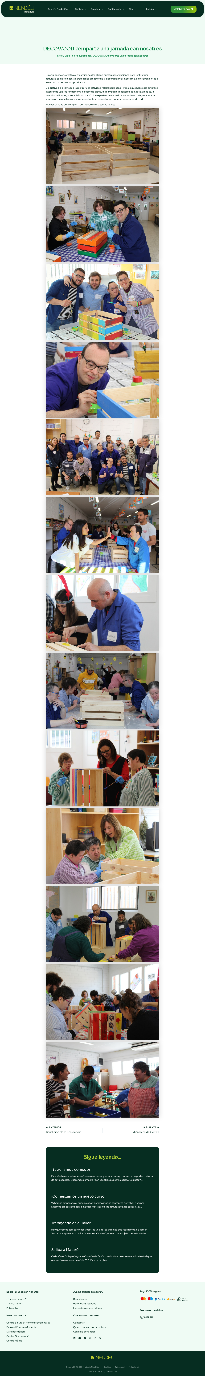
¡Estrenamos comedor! (71, 1169)
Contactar (79, 1322)
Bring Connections (109, 1371)
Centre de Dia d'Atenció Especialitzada (28, 1322)
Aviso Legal (134, 1367)
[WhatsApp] (100, 1338)
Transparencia (14, 1303)
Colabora (95, 9)
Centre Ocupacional (17, 1336)
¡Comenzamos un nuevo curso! (78, 1196)
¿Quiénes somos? (16, 1299)
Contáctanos (114, 9)
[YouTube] (79, 1338)
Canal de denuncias (84, 1331)
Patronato (12, 1308)
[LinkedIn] (74, 1338)
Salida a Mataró (65, 1250)
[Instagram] (95, 1338)
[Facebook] (84, 1338)
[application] (69, 9)
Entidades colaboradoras (87, 1308)
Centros (79, 9)
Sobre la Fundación (58, 9)
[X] (90, 1338)
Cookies (107, 1367)
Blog (131, 9)
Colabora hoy (182, 9)
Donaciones (80, 1299)
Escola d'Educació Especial (21, 1327)
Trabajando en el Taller (71, 1223)
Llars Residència (15, 1331)
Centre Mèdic (14, 1340)
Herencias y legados (84, 1303)
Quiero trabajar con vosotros (89, 1327)
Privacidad (120, 1367)
